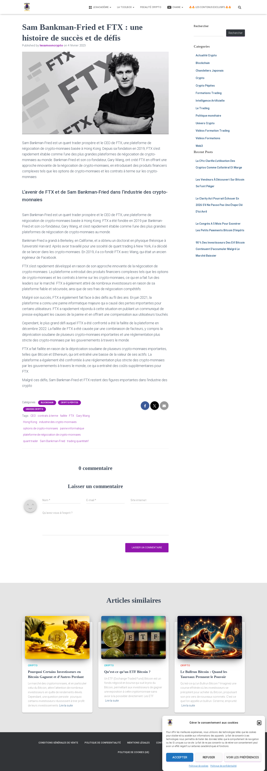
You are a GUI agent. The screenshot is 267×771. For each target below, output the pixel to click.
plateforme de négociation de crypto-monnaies (52, 434)
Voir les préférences (242, 757)
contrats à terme (48, 415)
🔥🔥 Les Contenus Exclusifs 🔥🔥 (210, 7)
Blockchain (47, 402)
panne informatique (72, 428)
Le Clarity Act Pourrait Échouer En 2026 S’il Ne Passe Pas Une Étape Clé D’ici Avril (219, 205)
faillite (63, 415)
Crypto (200, 78)
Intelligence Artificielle (210, 100)
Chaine (176, 7)
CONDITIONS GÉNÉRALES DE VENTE (58, 742)
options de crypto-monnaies (40, 428)
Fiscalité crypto (150, 7)
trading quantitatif (78, 441)
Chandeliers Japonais (210, 70)
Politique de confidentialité (223, 766)
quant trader (30, 441)
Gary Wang (83, 415)
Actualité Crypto (206, 55)
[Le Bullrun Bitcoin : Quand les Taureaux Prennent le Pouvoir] (209, 637)
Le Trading (202, 108)
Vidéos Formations (208, 138)
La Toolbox (124, 7)
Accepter (179, 757)
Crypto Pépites (69, 402)
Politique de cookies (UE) (133, 752)
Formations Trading (208, 93)
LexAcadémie (101, 7)
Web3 (199, 145)
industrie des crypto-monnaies (58, 422)
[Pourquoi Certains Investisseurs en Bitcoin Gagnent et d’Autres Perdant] (57, 637)
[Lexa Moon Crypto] (27, 7)
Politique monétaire (208, 115)
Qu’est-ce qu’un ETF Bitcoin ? (127, 672)
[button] (259, 723)
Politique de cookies (198, 766)
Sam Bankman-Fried (52, 441)
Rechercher (201, 26)
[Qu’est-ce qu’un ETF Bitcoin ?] (133, 637)
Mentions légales (138, 742)
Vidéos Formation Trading (212, 130)
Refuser (209, 757)
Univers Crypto (34, 409)
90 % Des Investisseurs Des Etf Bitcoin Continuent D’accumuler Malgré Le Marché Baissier (220, 249)
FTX (71, 415)
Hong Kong (30, 422)
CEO (33, 415)
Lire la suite (66, 705)
